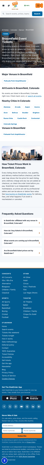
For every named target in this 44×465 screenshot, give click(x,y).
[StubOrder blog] (39, 406)
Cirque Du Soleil (29, 314)
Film (25, 290)
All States (5, 30)
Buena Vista (8, 118)
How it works (7, 339)
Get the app (7, 363)
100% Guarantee (8, 351)
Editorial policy (8, 345)
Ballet (25, 305)
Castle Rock (22, 118)
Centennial (35, 118)
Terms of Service (9, 376)
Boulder (25, 113)
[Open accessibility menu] (4, 461)
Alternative (6, 283)
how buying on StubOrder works (18, 194)
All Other (26, 277)
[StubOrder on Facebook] (4, 406)
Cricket (5, 314)
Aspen (27, 107)
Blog (4, 369)
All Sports (6, 302)
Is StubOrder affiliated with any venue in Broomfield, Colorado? (20, 221)
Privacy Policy (7, 372)
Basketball (6, 308)
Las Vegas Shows (30, 293)
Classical (5, 293)
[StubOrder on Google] (27, 406)
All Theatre (27, 302)
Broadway (27, 308)
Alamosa (7, 107)
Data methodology (9, 342)
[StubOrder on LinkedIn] (33, 406)
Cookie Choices (8, 379)
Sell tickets (6, 360)
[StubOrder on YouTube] (21, 406)
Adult (25, 280)
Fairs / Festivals (29, 287)
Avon (6, 113)
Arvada (18, 107)
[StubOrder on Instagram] (15, 406)
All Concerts (7, 277)
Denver (21, 30)
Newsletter (6, 366)
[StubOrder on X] (10, 406)
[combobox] (22, 14)
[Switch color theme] (8, 5)
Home (4, 326)
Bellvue (15, 113)
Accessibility (7, 357)
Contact (5, 348)
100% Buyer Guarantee (27, 456)
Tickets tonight (8, 336)
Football (5, 317)
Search (37, 14)
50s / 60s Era (7, 280)
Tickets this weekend (10, 332)
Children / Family (9, 290)
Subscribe (22, 436)
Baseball (5, 305)
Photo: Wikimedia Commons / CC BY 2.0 (31, 66)
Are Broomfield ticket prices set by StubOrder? (18, 251)
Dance (25, 317)
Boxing (4, 311)
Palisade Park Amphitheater (14, 134)
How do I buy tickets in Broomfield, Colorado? (18, 231)
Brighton (36, 113)
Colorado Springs (10, 124)
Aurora (37, 107)
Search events (7, 329)
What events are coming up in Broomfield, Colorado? (21, 242)
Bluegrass (6, 287)
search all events (34, 96)
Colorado (13, 30)
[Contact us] (3, 5)
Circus (25, 283)
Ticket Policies (8, 354)
